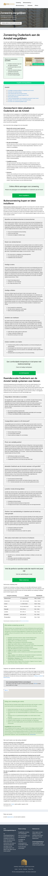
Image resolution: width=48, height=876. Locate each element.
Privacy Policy (30, 869)
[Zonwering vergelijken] (9, 4)
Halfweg (36, 676)
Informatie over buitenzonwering (15, 92)
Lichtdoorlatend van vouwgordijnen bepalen (23, 844)
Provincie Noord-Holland (25, 621)
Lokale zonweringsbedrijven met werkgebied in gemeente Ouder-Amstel (23, 98)
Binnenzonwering (20, 5)
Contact (16, 869)
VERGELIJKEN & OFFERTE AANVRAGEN (11, 23)
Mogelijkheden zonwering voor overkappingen (23, 833)
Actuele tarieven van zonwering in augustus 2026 (18, 95)
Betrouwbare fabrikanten (13, 97)
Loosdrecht (40, 676)
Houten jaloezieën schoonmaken (22, 847)
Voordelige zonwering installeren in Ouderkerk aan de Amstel (21, 90)
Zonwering (18, 2)
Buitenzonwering (27, 2)
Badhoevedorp (7, 677)
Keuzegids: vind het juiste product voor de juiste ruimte (19, 100)
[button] (24, 82)
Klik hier (35, 683)
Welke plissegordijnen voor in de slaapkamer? (24, 836)
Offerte (36, 5)
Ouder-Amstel (21, 866)
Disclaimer (25, 869)
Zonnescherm (33, 734)
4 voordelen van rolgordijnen (21, 840)
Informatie (30, 5)
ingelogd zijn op (10, 817)
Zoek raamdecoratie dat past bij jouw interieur (17, 94)
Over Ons (20, 869)
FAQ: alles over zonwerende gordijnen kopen (17, 101)
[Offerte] (34, 61)
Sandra (12, 804)
